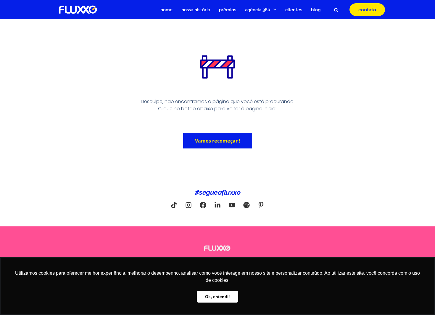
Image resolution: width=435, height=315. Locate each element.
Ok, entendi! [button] (217, 296)
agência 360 (257, 9)
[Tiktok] (174, 205)
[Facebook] (203, 205)
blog (315, 9)
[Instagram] (188, 205)
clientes (293, 9)
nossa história (195, 9)
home (166, 9)
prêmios (227, 9)
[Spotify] (246, 205)
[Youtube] (232, 205)
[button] (336, 10)
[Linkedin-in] (217, 205)
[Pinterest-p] (261, 205)
